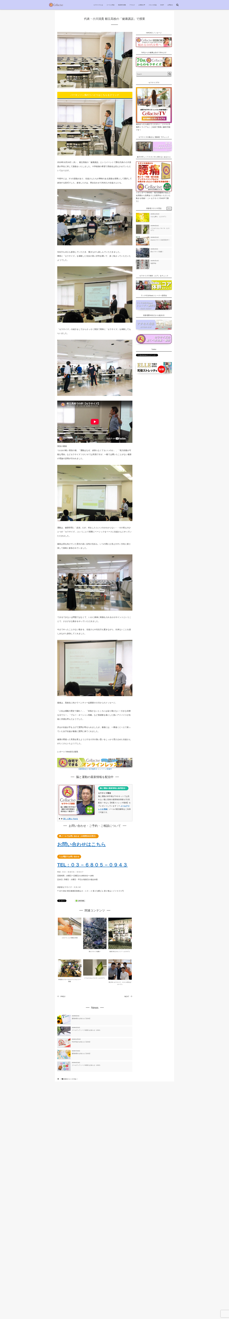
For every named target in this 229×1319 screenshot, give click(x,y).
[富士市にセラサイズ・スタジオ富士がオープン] (120, 978)
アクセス (132, 5)
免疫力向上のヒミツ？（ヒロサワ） (120, 951)
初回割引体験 (122, 5)
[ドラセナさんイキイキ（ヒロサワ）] (95, 974)
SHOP (162, 5)
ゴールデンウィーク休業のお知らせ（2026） (86, 1030)
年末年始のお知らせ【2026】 (81, 1042)
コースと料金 (110, 5)
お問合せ (170, 5)
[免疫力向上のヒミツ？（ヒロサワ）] (120, 947)
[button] (94, 95)
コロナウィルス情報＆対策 (70, 938)
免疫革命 (153, 263)
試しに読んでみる (70, 819)
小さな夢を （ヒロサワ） (159, 216)
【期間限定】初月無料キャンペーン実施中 (95, 769)
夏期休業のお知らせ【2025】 (81, 1053)
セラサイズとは (98, 5)
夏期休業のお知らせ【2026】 (81, 1018)
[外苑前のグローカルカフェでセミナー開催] (69, 975)
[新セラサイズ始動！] (95, 947)
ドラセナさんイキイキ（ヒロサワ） (95, 978)
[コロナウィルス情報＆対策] (69, 934)
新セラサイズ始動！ (95, 951)
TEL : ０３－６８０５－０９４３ (92, 865)
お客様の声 (141, 5)
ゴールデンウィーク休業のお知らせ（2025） (86, 1065)
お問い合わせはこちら (81, 844)
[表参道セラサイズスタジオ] (56, 5)
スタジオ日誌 (153, 5)
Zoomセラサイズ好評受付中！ (160, 240)
